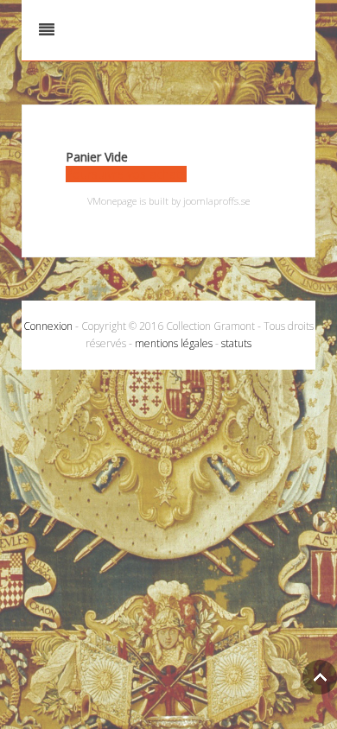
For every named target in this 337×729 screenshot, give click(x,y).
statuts (236, 343)
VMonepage (112, 200)
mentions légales (174, 343)
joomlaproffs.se (216, 200)
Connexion (48, 326)
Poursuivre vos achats (126, 174)
